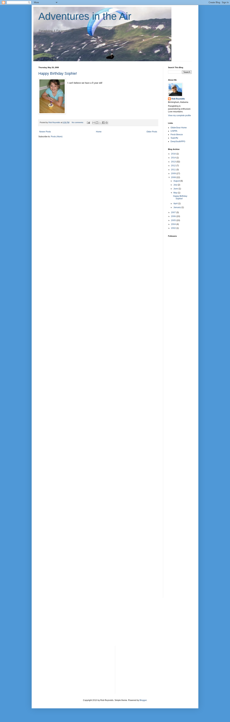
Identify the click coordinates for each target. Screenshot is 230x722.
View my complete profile (179, 115)
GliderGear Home (179, 127)
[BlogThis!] (97, 122)
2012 (173, 165)
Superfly (174, 138)
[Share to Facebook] (103, 122)
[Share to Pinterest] (106, 122)
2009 (173, 173)
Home (99, 132)
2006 (173, 216)
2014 (173, 157)
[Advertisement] (178, 320)
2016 (173, 154)
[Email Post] (88, 122)
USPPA (174, 131)
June (175, 188)
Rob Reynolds (178, 99)
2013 (173, 162)
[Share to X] (100, 122)
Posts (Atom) (56, 136)
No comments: (78, 122)
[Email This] (93, 122)
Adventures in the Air (84, 16)
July (175, 185)
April (175, 203)
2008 (173, 177)
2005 (173, 220)
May (175, 193)
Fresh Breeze (177, 134)
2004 (173, 224)
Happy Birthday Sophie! (57, 73)
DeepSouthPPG (178, 141)
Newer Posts (45, 132)
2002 (173, 228)
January (177, 207)
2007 (173, 212)
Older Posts (151, 132)
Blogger (143, 700)
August (176, 181)
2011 (173, 169)
